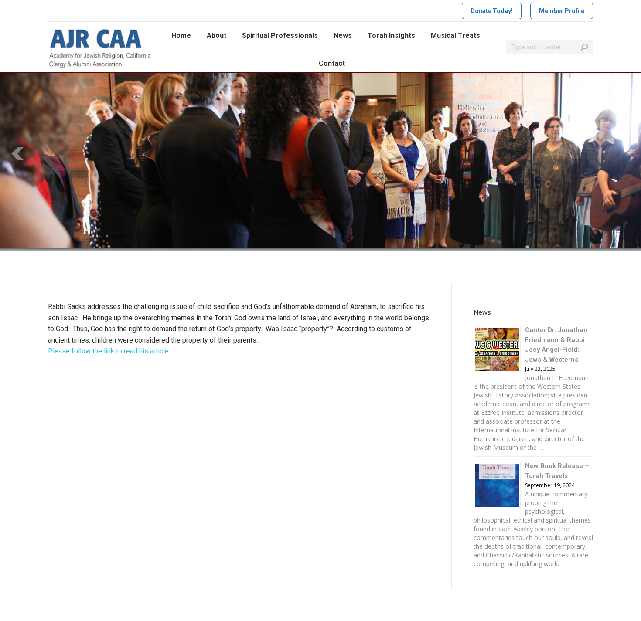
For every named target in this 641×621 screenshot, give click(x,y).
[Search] (584, 47)
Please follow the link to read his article (108, 351)
